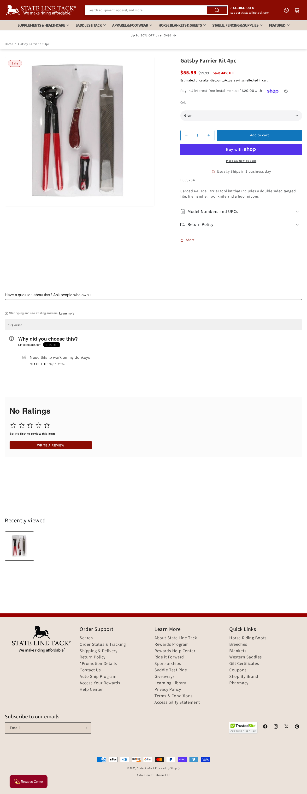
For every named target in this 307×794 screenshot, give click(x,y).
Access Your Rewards (100, 683)
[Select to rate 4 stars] (38, 425)
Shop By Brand (243, 677)
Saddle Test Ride (170, 670)
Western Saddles (245, 657)
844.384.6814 (242, 8)
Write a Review (50, 445)
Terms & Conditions (173, 696)
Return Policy (93, 657)
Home (9, 44)
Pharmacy (238, 683)
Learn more (66, 313)
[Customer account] (286, 10)
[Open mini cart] (297, 10)
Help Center (91, 689)
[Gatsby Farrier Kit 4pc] (19, 546)
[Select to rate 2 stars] (21, 425)
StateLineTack (146, 768)
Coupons (238, 670)
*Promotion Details (98, 664)
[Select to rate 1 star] (13, 425)
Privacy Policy (167, 689)
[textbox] (153, 303)
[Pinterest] (297, 727)
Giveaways (164, 677)
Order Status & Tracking (103, 644)
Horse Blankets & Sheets (180, 25)
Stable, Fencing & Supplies (235, 25)
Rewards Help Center (174, 651)
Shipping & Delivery (98, 651)
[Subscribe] (85, 728)
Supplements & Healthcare (41, 25)
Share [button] (190, 240)
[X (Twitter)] (286, 727)
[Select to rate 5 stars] (47, 425)
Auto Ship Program (98, 677)
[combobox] (156, 10)
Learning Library (170, 683)
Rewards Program (171, 644)
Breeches (238, 644)
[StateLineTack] (41, 10)
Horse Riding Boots (248, 638)
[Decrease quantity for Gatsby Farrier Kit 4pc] (186, 135)
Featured (277, 25)
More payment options (241, 161)
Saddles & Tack (89, 25)
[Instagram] (276, 727)
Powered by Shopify (167, 768)
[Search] (217, 10)
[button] (241, 211)
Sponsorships (167, 664)
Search (86, 638)
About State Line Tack (175, 638)
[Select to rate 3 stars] (30, 425)
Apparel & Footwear (130, 25)
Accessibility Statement (177, 702)
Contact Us (90, 670)
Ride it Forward (169, 657)
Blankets (238, 651)
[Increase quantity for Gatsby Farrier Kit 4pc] (208, 135)
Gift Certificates (244, 664)
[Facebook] (265, 727)
